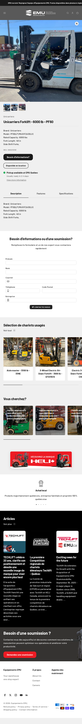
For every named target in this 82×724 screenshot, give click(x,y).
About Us (36, 676)
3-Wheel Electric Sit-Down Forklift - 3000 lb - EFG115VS (50, 373)
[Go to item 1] (6, 107)
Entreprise (10, 296)
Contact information (28, 709)
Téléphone (10, 287)
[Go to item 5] (45, 504)
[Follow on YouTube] (21, 695)
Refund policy (9, 706)
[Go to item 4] (43, 504)
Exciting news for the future (66, 559)
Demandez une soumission (20, 654)
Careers (36, 685)
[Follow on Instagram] (15, 695)
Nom (8, 268)
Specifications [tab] (66, 193)
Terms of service (39, 706)
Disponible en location (16, 165)
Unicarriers (8, 116)
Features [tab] (41, 193)
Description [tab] (15, 193)
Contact (36, 680)
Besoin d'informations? (18, 157)
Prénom (9, 259)
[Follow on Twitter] (10, 695)
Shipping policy (10, 709)
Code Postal (47, 287)
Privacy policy (24, 706)
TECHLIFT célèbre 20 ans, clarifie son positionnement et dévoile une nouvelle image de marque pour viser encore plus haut (14, 567)
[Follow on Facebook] (4, 695)
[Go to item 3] (22, 107)
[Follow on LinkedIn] (26, 695)
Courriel (9, 278)
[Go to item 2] (14, 107)
